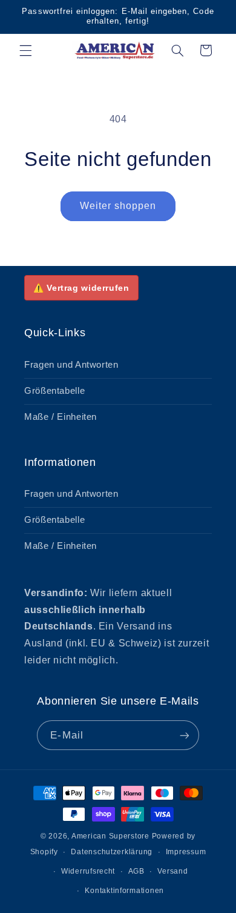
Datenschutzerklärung (111, 851)
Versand (172, 871)
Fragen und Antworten (71, 365)
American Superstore (110, 836)
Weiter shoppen (118, 206)
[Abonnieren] (184, 735)
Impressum (186, 851)
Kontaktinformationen (124, 890)
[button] (25, 50)
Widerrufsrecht (88, 871)
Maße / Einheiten (60, 417)
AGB (136, 871)
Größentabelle (54, 391)
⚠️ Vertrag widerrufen (81, 288)
